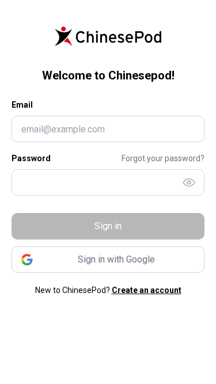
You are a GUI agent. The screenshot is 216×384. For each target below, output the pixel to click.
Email (22, 104)
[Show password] (189, 182)
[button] (108, 259)
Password (31, 158)
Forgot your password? (163, 158)
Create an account (146, 290)
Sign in (108, 225)
